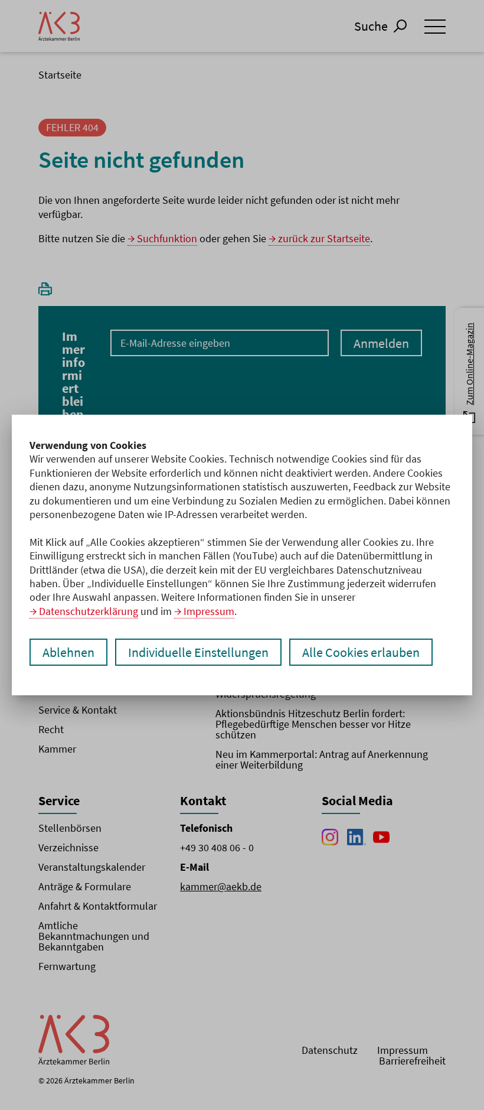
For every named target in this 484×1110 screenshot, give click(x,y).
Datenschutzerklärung (88, 611)
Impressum (209, 611)
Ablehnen (68, 652)
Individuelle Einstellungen (198, 652)
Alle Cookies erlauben (361, 652)
